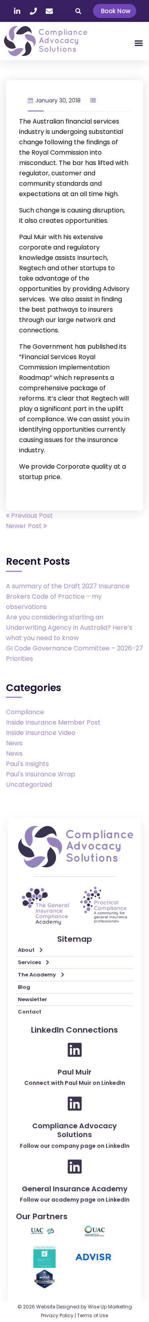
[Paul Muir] (75, 1050)
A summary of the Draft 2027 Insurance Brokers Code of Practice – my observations (68, 596)
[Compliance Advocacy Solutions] (75, 1104)
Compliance (25, 712)
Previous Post (31, 515)
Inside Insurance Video (40, 732)
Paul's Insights (27, 763)
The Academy (37, 974)
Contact (29, 1012)
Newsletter (32, 999)
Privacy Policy (57, 1315)
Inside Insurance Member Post (53, 722)
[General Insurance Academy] (75, 1167)
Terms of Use (92, 1315)
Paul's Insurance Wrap (40, 774)
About (26, 950)
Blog (24, 987)
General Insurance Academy (75, 1189)
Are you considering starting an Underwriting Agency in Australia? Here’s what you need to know (69, 627)
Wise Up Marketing (110, 1306)
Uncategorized (29, 784)
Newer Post (24, 525)
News (14, 743)
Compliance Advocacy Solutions (74, 1130)
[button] (78, 11)
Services (29, 962)
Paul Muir (74, 1072)
